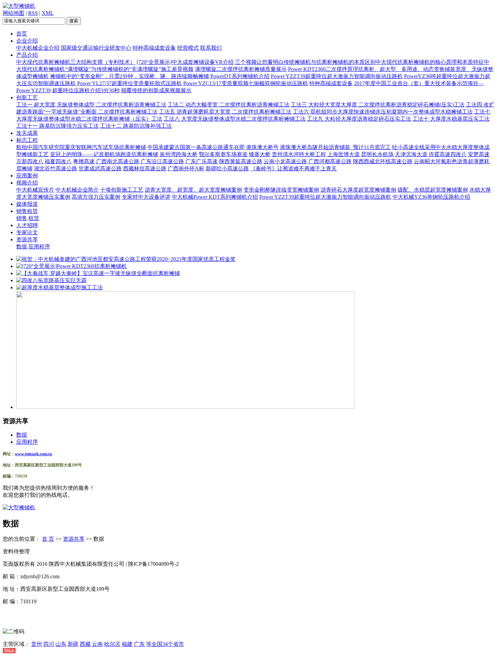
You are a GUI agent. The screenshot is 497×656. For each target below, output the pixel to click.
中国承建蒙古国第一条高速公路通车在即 (196, 147)
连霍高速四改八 (448, 154)
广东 (139, 644)
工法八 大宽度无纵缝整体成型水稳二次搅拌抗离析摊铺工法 (235, 119)
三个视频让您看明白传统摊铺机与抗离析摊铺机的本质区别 (305, 62)
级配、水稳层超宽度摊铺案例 (433, 190)
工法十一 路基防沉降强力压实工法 (57, 126)
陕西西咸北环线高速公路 (382, 161)
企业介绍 (27, 41)
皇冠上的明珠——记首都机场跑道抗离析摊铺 (104, 154)
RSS (33, 13)
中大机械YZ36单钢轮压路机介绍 (431, 197)
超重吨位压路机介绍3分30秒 (86, 90)
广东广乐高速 (201, 161)
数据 (21, 246)
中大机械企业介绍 (38, 48)
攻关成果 (27, 133)
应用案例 (27, 175)
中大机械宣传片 (35, 190)
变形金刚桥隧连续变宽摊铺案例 (281, 190)
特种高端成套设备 (154, 48)
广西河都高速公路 (330, 161)
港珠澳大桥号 (262, 147)
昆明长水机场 (377, 154)
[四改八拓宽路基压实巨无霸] (51, 280)
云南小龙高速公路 (285, 161)
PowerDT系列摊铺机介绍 (239, 76)
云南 (97, 644)
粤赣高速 (84, 161)
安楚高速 (479, 154)
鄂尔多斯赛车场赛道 (223, 154)
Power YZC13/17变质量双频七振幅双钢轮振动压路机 (245, 83)
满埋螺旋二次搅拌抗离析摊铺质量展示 (241, 69)
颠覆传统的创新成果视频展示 (156, 90)
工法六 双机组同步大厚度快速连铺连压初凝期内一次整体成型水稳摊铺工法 (383, 112)
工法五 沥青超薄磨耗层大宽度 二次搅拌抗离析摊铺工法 (225, 112)
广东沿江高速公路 (162, 161)
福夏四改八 (58, 161)
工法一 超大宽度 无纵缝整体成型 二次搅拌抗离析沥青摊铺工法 (91, 104)
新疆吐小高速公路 (227, 168)
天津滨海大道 (411, 154)
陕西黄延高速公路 (240, 161)
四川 (48, 644)
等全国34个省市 (165, 644)
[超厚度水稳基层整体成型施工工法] (59, 287)
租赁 (33, 218)
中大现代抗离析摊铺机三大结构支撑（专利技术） (75, 62)
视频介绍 (27, 183)
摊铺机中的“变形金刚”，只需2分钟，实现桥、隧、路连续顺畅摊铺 (129, 76)
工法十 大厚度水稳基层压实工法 (451, 119)
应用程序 (39, 246)
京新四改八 (29, 161)
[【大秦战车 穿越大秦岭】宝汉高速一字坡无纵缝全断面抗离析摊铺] (98, 273)
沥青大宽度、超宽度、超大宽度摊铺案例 (193, 190)
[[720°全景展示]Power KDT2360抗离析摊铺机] (71, 266)
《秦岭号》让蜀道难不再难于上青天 (293, 168)
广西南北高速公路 (117, 161)
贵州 (36, 644)
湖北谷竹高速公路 (55, 168)
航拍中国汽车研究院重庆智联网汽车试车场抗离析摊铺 (81, 147)
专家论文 (27, 232)
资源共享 (27, 239)
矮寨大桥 (259, 154)
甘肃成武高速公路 (100, 168)
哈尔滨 (112, 644)
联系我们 (211, 48)
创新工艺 (27, 97)
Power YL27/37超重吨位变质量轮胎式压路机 (129, 83)
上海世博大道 (343, 154)
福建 (127, 644)
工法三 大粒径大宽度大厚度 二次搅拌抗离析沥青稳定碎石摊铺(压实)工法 (378, 104)
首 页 (48, 539)
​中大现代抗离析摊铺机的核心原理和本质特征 (430, 62)
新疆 (73, 644)
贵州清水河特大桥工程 (299, 154)
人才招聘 (27, 225)
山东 (60, 644)
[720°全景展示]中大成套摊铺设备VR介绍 (185, 62)
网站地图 (13, 13)
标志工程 (27, 140)
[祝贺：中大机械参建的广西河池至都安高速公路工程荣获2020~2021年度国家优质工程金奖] (126, 259)
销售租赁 (27, 211)
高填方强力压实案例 (96, 197)
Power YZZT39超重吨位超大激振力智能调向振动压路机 (337, 76)
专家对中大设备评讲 (146, 197)
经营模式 (188, 48)
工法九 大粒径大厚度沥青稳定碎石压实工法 (359, 119)
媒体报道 (27, 204)
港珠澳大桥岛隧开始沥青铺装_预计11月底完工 (335, 147)
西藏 (85, 644)
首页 (21, 34)
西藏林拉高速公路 (144, 168)
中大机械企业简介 (77, 190)
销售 (21, 218)
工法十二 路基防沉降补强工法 (136, 126)
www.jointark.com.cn (33, 454)
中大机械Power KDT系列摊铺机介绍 (215, 197)
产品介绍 (27, 55)
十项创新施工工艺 (121, 190)
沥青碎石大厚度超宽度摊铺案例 (358, 190)
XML (48, 13)
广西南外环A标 (186, 168)
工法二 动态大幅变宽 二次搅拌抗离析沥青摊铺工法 (228, 104)
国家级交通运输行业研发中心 (96, 48)
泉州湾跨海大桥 (178, 154)
